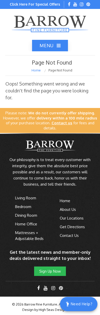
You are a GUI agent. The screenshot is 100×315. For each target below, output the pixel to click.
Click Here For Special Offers (35, 4)
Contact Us (69, 235)
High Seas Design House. (58, 310)
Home (36, 70)
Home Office (26, 224)
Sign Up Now (50, 271)
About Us (68, 209)
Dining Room (26, 215)
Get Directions (72, 226)
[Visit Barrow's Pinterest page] (88, 4)
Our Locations (72, 218)
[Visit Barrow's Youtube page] (75, 4)
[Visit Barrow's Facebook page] (69, 4)
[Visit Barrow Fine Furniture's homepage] (50, 23)
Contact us (62, 122)
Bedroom (23, 206)
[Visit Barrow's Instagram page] (82, 4)
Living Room (25, 198)
